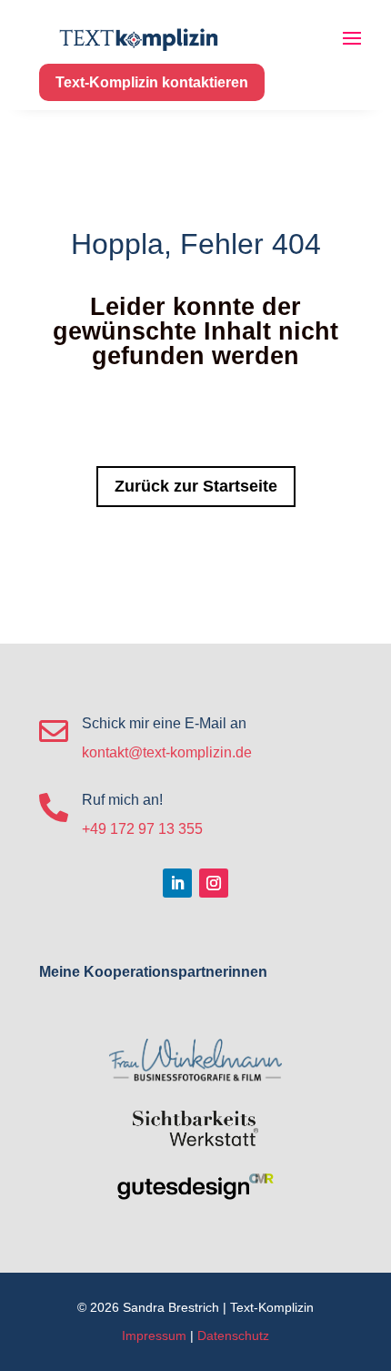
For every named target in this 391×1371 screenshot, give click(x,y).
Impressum (154, 1335)
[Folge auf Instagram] (213, 883)
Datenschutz (233, 1335)
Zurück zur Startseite (196, 486)
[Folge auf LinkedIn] (177, 883)
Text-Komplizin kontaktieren (151, 82)
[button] (32, 1338)
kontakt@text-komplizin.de (167, 752)
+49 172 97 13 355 (142, 829)
